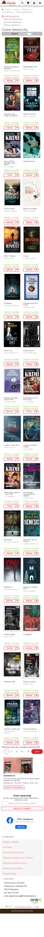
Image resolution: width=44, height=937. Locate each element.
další (37, 751)
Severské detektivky (12, 22)
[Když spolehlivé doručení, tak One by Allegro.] (36, 903)
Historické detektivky (13, 19)
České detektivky (24, 12)
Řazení (14, 34)
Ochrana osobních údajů (23, 907)
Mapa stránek (9, 874)
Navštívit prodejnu (14, 787)
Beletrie (26, 9)
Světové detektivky (12, 25)
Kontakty (7, 847)
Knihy (16, 9)
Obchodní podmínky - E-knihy (18, 858)
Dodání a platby (11, 842)
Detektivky (7, 12)
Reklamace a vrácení (13, 868)
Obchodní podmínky (13, 852)
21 (28, 751)
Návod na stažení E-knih (15, 863)
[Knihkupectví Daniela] (9, 2)
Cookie (36, 907)
